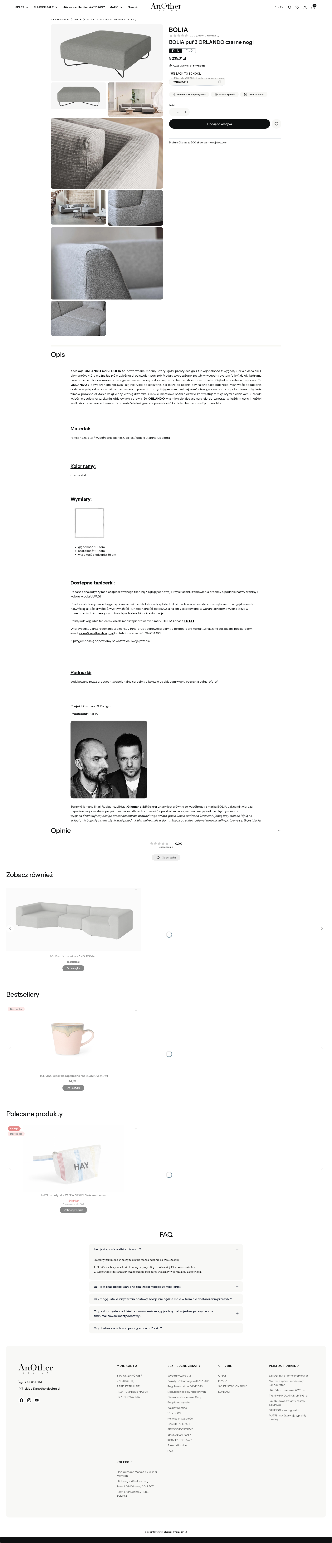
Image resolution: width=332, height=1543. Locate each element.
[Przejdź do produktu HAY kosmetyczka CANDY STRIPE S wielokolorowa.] (73, 1158)
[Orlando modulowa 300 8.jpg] (78, 318)
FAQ (170, 1450)
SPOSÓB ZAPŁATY (179, 1434)
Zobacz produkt (73, 1210)
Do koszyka (73, 968)
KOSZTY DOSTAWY (180, 1440)
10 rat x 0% (174, 1413)
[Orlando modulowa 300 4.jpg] (107, 153)
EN (281, 7)
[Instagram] (29, 1400)
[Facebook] (21, 1400)
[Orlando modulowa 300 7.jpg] (107, 263)
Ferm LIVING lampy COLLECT (135, 1486)
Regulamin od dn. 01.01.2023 (185, 1386)
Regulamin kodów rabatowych (187, 1391)
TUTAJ (189, 621)
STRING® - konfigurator (284, 1410)
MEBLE (91, 19)
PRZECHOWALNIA (128, 1397)
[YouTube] (37, 1400)
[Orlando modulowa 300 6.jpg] (135, 208)
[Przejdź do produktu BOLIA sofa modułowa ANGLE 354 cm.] (73, 919)
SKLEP (77, 19)
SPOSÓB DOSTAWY (180, 1429)
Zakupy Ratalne (177, 1408)
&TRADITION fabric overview (287, 1375)
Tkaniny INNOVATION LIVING (287, 1395)
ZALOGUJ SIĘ (125, 1381)
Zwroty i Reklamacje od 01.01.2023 (189, 1381)
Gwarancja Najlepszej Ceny (185, 1397)
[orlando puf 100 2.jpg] (107, 52)
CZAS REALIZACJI (179, 1424)
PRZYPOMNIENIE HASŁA (132, 1391)
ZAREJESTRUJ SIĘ (128, 1386)
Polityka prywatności (180, 1418)
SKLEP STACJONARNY (232, 1386)
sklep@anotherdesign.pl (96, 633)
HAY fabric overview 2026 (285, 1390)
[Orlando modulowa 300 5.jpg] (78, 207)
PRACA (222, 1381)
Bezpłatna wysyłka (179, 1402)
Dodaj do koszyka (219, 124)
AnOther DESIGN (60, 19)
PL (276, 7)
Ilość (172, 105)
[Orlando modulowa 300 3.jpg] (135, 99)
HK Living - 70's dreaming (132, 1481)
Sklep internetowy (164, 1531)
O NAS (222, 1375)
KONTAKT (224, 1391)
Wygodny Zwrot (178, 1375)
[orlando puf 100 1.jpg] (78, 95)
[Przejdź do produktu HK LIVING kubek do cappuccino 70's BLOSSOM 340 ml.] (73, 1038)
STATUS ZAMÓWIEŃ (129, 1375)
